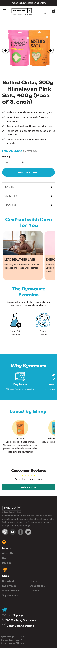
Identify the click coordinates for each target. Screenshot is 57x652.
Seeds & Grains (11, 590)
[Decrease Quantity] (7, 162)
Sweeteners (37, 585)
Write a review (28, 487)
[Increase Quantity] (23, 162)
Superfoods (9, 585)
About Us (7, 553)
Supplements (10, 595)
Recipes (6, 562)
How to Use (10, 205)
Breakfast (8, 581)
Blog (4, 558)
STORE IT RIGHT (12, 196)
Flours (33, 581)
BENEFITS (9, 187)
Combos (35, 590)
